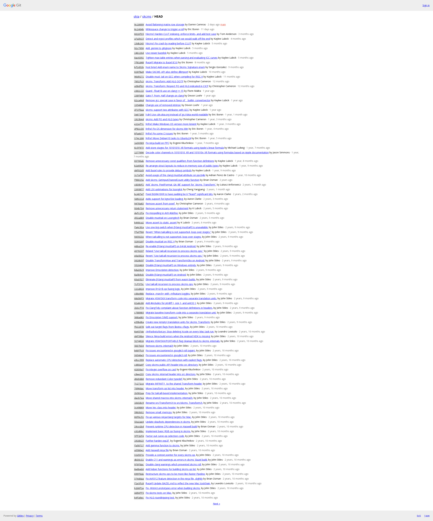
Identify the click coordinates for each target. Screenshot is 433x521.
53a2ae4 (139, 421)
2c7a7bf (139, 175)
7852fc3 (139, 81)
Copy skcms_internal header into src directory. (171, 374)
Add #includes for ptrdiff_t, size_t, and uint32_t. (171, 303)
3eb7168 (139, 114)
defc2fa (139, 213)
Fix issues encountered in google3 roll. (166, 355)
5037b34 (139, 345)
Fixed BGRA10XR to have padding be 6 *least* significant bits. (179, 194)
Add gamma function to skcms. (163, 445)
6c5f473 (139, 147)
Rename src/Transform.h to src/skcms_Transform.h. (174, 402)
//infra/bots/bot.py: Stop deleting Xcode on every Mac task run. (180, 331)
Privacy (29, 515)
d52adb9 (139, 217)
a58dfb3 (139, 86)
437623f (139, 251)
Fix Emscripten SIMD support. (162, 317)
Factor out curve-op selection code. (165, 436)
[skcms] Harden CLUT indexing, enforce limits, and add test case (181, 34)
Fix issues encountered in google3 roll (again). (171, 350)
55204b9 (139, 265)
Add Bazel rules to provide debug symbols (169, 170)
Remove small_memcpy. (159, 412)
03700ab (139, 161)
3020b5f (139, 260)
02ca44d (139, 100)
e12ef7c (139, 124)
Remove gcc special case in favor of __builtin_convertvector (178, 100)
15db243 (139, 43)
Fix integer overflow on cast (161, 369)
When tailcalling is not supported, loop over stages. (173, 236)
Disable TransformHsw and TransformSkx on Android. (175, 260)
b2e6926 (139, 165)
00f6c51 (139, 417)
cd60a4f (139, 364)
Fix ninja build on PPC (157, 143)
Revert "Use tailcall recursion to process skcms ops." (174, 255)
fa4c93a (139, 227)
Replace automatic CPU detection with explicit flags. (174, 360)
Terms (39, 515)
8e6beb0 (139, 469)
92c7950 (139, 48)
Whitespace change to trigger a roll (165, 29)
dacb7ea (139, 398)
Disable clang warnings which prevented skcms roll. (173, 464)
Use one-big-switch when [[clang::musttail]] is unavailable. (177, 227)
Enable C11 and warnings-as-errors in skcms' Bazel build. (177, 459)
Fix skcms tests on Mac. (159, 492)
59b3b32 (139, 412)
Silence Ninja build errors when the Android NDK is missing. (178, 336)
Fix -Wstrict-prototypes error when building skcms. (173, 488)
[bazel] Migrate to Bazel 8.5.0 (162, 62)
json (427, 515)
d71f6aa (139, 109)
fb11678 (139, 326)
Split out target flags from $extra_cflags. (167, 326)
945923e (139, 236)
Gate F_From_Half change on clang (165, 95)
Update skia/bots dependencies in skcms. (168, 421)
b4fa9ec (139, 497)
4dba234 (139, 246)
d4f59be (139, 336)
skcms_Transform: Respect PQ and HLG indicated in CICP (177, 86)
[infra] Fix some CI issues (159, 133)
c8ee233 (139, 374)
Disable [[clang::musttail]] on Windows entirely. (171, 265)
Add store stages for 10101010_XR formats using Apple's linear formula (185, 147)
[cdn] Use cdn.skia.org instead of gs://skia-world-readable (177, 114)
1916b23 (139, 440)
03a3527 (139, 279)
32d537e (139, 455)
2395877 (139, 189)
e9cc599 (139, 360)
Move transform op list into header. (165, 388)
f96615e (139, 180)
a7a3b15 (139, 38)
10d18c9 (139, 402)
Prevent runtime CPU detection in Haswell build (171, 426)
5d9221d (139, 199)
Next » (216, 503)
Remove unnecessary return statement (167, 208)
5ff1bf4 (139, 436)
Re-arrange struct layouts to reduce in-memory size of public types (182, 165)
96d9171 (139, 76)
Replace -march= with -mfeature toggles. (168, 293)
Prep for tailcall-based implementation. (167, 393)
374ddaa (139, 478)
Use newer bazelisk (156, 53)
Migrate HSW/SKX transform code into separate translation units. (181, 298)
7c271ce (139, 383)
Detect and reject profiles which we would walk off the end (178, 38)
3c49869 (139, 407)
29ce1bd (139, 426)
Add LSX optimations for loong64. (164, 189)
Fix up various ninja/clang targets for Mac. (168, 417)
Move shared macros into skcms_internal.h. (169, 397)
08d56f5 (139, 298)
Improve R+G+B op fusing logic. (163, 288)
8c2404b (139, 29)
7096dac (139, 388)
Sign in (426, 5)
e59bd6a (139, 322)
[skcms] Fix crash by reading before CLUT (168, 43)
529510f (139, 241)
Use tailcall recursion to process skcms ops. (169, 284)
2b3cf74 (139, 308)
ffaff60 (139, 232)
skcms (146, 16)
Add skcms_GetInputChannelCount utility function (172, 179)
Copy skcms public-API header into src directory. (172, 364)
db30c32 (139, 459)
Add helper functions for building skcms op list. (171, 469)
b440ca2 (139, 222)
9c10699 (139, 24)
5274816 (139, 341)
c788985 (139, 312)
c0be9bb (139, 293)
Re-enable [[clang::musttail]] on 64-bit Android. (171, 246)
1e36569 (139, 143)
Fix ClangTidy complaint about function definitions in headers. (179, 307)
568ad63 (139, 317)
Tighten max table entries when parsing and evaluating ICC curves (182, 57)
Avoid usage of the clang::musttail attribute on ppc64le (175, 175)
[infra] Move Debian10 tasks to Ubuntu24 (168, 138)
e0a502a (139, 255)
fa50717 (139, 445)
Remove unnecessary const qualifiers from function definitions (180, 160)
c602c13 (139, 91)
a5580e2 (139, 450)
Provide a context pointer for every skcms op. (171, 455)
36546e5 (139, 355)
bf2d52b (139, 67)
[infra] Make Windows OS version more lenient (171, 124)
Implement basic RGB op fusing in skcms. (168, 431)
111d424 (139, 289)
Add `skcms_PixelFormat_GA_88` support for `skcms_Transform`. (181, 184)
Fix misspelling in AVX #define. (162, 213)
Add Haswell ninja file (157, 450)
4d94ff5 (139, 493)
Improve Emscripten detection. (162, 270)
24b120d (139, 53)
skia (136, 16)
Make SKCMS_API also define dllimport (167, 71)
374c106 (139, 138)
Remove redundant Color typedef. (164, 379)
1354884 (139, 105)
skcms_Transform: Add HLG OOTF (164, 81)
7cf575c (139, 284)
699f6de (139, 474)
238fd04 (139, 95)
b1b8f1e (139, 488)
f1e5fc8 (139, 483)
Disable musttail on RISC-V (160, 241)
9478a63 (139, 203)
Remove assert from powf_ (161, 203)
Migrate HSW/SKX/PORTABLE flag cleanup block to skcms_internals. (183, 341)
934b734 (139, 208)
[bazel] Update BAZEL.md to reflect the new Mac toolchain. (178, 483)
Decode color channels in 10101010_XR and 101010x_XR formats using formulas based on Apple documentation (207, 152)
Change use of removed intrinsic (163, 105)
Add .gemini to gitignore (159, 48)
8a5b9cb (139, 274)
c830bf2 (139, 184)
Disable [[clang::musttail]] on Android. (166, 274)
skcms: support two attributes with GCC (167, 109)
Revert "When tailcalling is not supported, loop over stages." (178, 232)
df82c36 (139, 128)
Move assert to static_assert (161, 222)
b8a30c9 (139, 270)
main (223, 24)
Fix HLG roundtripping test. (160, 497)
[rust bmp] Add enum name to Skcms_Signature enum (175, 67)
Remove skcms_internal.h (159, 345)
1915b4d (139, 119)
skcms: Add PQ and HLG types (162, 119)
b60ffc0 (139, 350)
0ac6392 (139, 57)
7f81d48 (139, 62)
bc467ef (139, 194)
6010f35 (139, 34)
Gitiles (20, 515)
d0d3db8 (139, 379)
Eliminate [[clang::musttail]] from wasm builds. (171, 279)
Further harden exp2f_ (158, 440)
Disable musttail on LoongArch (162, 217)
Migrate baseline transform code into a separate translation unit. (181, 312)
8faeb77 (139, 133)
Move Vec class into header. (161, 407)
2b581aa (139, 393)
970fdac (139, 464)
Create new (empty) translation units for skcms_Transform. (178, 322)
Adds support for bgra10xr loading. (165, 198)
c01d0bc (139, 431)
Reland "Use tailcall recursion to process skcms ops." (174, 251)
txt (419, 515)
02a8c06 (139, 303)
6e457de (139, 331)
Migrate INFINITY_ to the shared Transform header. (174, 383)
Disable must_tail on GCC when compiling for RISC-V (174, 76)
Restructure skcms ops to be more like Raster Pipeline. (175, 473)
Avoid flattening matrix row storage (165, 24)
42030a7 (139, 369)
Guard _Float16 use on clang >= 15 (165, 90)
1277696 (139, 152)
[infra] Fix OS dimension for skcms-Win (167, 128)
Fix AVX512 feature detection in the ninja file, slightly (174, 478)
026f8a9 (139, 72)
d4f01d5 (139, 170)
